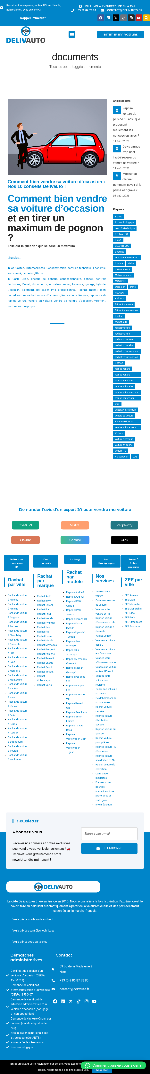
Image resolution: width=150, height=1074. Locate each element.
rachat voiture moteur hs (126, 352)
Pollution (119, 298)
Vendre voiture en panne (124, 422)
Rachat (82, 289)
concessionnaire (70, 278)
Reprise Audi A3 (75, 592)
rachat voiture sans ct (126, 357)
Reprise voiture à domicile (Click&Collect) (105, 631)
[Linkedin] (108, 17)
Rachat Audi (44, 596)
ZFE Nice (130, 612)
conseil (88, 278)
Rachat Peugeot (46, 649)
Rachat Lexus (44, 636)
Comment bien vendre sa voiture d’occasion (57, 203)
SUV (117, 404)
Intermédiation (104, 804)
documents (39, 284)
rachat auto (121, 322)
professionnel (66, 289)
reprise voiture (17, 300)
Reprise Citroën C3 (76, 619)
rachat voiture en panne (124, 340)
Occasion (14, 289)
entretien (55, 284)
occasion (28, 273)
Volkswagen (121, 456)
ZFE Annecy (131, 595)
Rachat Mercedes (47, 644)
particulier (42, 289)
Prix (53, 289)
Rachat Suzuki (45, 667)
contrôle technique (125, 228)
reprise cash (98, 295)
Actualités (17, 268)
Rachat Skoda (45, 662)
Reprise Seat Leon (76, 712)
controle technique (80, 268)
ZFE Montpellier (133, 608)
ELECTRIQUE (122, 246)
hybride (101, 284)
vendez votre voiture (125, 409)
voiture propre (27, 306)
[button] (72, 34)
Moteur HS (120, 281)
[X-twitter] (116, 17)
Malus (131, 263)
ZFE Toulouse (132, 626)
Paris (133, 287)
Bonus (118, 216)
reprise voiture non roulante (125, 398)
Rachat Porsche (46, 653)
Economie (99, 268)
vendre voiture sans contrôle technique (125, 428)
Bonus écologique (124, 222)
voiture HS (120, 450)
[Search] (146, 17)
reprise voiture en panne (124, 381)
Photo (39, 273)
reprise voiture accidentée (122, 375)
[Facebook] (100, 17)
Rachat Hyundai (46, 622)
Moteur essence (123, 275)
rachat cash (97, 289)
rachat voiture (17, 295)
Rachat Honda (45, 618)
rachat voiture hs (124, 345)
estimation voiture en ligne (126, 258)
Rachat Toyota (45, 671)
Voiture (12, 306)
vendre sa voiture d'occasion (73, 300)
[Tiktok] (123, 17)
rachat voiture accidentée (122, 334)
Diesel (26, 284)
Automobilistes (35, 268)
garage (90, 284)
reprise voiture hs (124, 386)
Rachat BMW (44, 600)
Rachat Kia (43, 631)
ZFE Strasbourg (133, 621)
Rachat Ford (44, 613)
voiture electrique (124, 439)
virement (100, 300)
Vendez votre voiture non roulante (103, 680)
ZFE (135, 456)
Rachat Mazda (45, 640)
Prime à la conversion (126, 310)
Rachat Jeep (44, 627)
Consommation (56, 268)
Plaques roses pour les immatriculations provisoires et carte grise (105, 791)
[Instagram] (131, 17)
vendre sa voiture (40, 300)
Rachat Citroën (45, 604)
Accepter (102, 1069)
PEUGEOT (120, 292)
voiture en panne (123, 445)
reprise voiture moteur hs (126, 393)
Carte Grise (20, 278)
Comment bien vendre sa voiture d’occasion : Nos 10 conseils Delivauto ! (56, 184)
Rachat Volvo (44, 684)
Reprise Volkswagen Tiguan (73, 748)
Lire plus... (14, 258)
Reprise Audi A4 (75, 596)
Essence (77, 284)
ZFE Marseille (132, 604)
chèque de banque (44, 278)
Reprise (83, 295)
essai (66, 284)
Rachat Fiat (43, 609)
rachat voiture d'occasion (43, 295)
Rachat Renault (45, 658)
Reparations (69, 295)
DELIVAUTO (121, 234)
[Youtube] (139, 17)
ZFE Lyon (130, 599)
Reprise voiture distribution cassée (104, 720)
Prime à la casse (124, 304)
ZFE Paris (130, 617)
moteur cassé (122, 269)
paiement (28, 289)
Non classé (14, 273)
